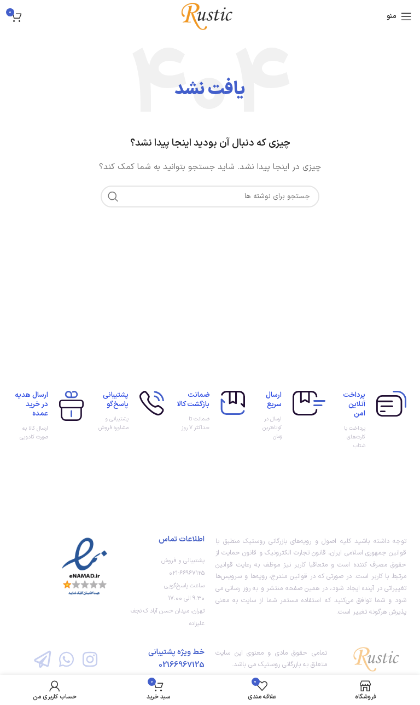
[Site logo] (209, 16)
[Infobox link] (371, 420)
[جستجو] (113, 196)
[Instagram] (90, 659)
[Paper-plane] (42, 659)
